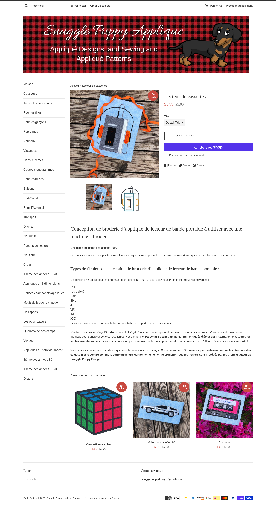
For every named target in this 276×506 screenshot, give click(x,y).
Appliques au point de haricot (42, 350)
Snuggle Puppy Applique (59, 498)
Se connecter (78, 5)
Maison (28, 84)
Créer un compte (100, 5)
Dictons (28, 378)
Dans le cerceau (44, 160)
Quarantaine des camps (39, 331)
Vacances (44, 150)
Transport (29, 217)
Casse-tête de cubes (99, 444)
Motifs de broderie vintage (40, 302)
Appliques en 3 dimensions (41, 283)
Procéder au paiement (239, 5)
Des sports (44, 312)
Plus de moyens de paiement (186, 154)
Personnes (30, 131)
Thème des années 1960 (40, 369)
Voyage (28, 340)
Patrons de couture (44, 245)
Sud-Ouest (30, 198)
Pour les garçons (34, 122)
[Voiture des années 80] (161, 410)
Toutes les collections (37, 103)
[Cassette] (224, 410)
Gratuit (27, 264)
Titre (166, 116)
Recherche (30, 479)
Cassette (224, 442)
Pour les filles (32, 112)
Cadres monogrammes (38, 169)
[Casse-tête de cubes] (98, 411)
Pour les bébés (33, 179)
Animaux (44, 141)
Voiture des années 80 (161, 442)
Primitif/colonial (33, 207)
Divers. (28, 226)
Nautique (29, 255)
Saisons (44, 188)
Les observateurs (34, 321)
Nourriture (30, 236)
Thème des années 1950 (40, 274)
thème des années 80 (37, 359)
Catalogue (30, 93)
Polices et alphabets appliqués (44, 293)
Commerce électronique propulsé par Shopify (96, 498)
